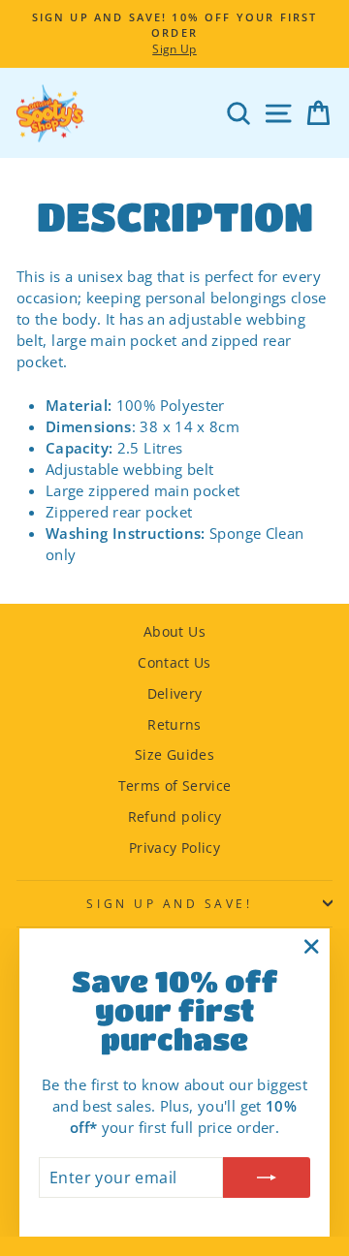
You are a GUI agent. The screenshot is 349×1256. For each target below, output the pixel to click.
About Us (174, 631)
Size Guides (174, 754)
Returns (174, 724)
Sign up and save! (169, 903)
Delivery (175, 693)
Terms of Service (175, 785)
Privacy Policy (174, 847)
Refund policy (175, 816)
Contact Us (174, 662)
